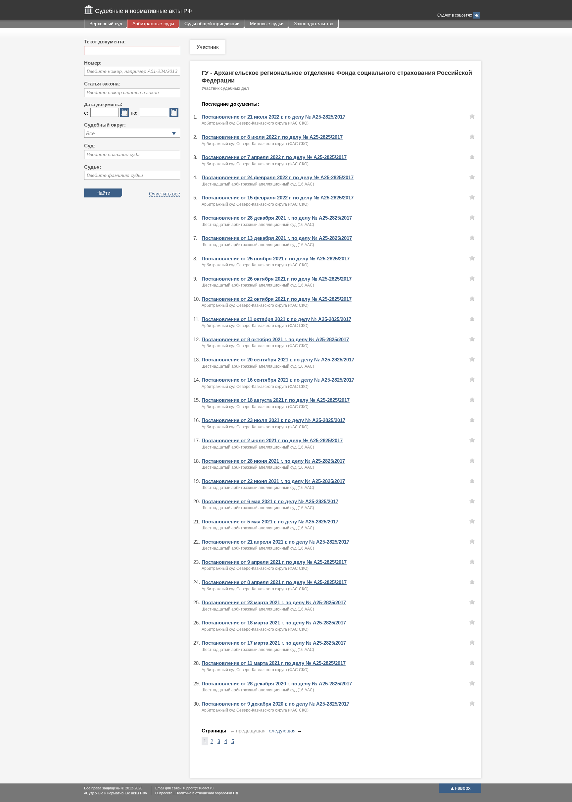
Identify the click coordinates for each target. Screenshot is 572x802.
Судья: (92, 167)
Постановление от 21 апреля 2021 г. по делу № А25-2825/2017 (275, 542)
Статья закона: (102, 83)
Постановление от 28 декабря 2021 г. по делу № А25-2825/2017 (277, 218)
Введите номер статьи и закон (123, 92)
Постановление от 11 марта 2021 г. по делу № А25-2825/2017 (274, 663)
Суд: (89, 145)
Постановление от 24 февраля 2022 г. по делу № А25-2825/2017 (278, 177)
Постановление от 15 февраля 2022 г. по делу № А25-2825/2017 (278, 197)
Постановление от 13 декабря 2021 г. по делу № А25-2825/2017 (277, 238)
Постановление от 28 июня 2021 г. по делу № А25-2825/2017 (273, 461)
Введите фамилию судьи (115, 175)
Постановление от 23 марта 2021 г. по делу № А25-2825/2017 (274, 602)
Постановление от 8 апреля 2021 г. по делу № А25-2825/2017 (274, 582)
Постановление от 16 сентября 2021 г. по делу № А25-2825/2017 (278, 380)
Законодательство (313, 23)
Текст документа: (105, 41)
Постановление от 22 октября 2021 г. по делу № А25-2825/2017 (277, 299)
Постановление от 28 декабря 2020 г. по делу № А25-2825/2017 (277, 683)
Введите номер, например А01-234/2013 (132, 71)
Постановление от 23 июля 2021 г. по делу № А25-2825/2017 (273, 420)
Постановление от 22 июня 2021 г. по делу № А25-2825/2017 (273, 481)
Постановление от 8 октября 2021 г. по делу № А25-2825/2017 (275, 339)
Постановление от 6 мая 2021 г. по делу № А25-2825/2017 (270, 501)
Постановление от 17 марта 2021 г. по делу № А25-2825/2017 (274, 643)
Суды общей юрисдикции (212, 23)
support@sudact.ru (198, 788)
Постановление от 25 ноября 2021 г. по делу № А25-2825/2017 (276, 258)
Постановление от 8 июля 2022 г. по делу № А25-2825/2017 (272, 137)
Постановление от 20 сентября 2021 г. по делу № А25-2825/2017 (278, 359)
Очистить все (164, 193)
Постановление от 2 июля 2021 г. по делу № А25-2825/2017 (272, 440)
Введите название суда (113, 154)
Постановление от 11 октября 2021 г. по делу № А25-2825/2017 (276, 319)
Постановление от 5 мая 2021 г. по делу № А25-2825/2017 (270, 521)
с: (86, 113)
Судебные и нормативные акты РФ (143, 11)
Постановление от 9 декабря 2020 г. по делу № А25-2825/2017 (275, 704)
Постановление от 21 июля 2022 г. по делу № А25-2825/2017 (273, 117)
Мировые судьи (267, 23)
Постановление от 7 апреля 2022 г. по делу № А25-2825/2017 (274, 157)
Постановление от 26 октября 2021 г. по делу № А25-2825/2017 (277, 279)
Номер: (93, 63)
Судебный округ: (105, 125)
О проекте (163, 793)
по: (134, 113)
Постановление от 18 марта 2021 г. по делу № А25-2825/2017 (274, 622)
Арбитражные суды (153, 23)
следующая (282, 730)
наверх (460, 788)
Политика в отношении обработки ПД (206, 793)
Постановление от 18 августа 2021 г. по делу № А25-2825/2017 (276, 400)
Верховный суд (105, 23)
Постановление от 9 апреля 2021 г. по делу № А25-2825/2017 (274, 562)
